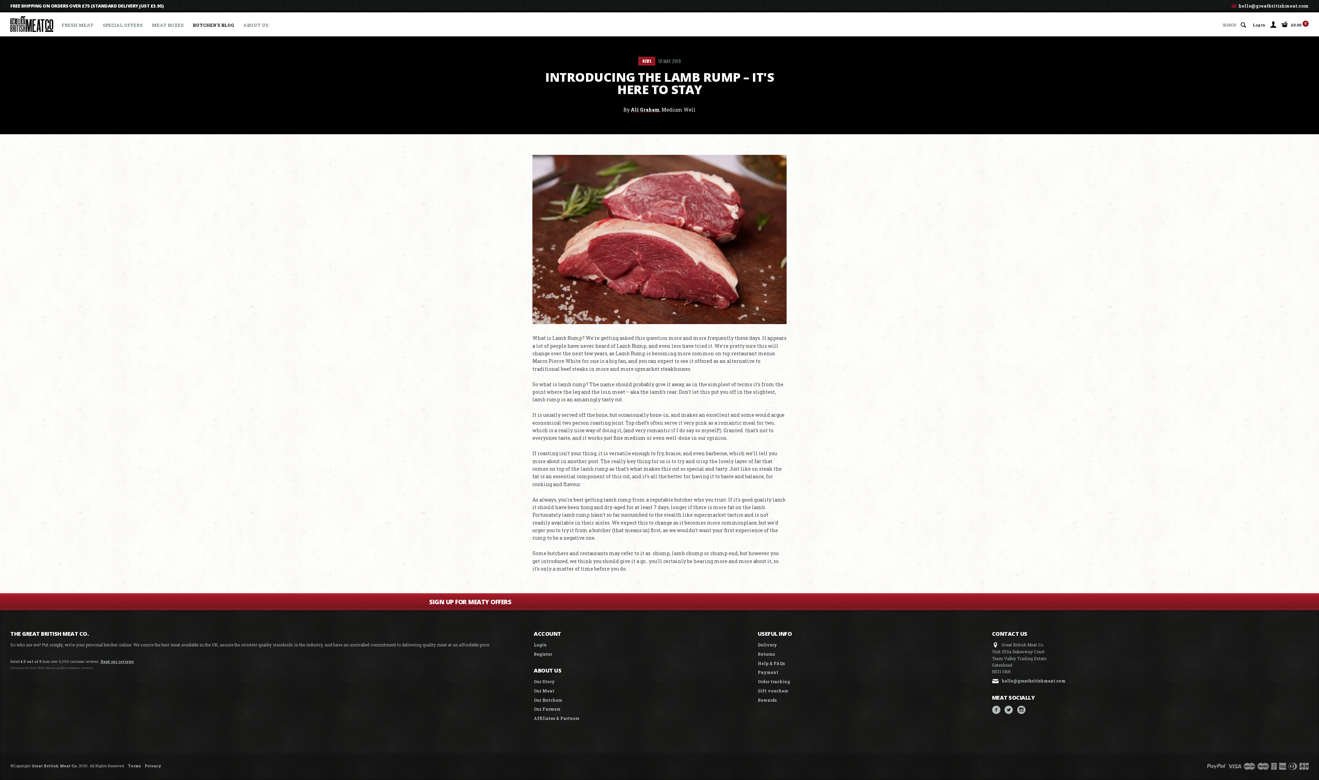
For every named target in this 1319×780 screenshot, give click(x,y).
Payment (768, 672)
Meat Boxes (167, 25)
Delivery (767, 644)
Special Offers (123, 25)
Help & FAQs (771, 663)
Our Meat (544, 690)
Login (1259, 24)
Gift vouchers (773, 690)
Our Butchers (548, 700)
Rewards (767, 700)
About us (255, 25)
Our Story (544, 681)
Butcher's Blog (213, 25)
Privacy (153, 765)
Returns (766, 654)
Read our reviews (117, 661)
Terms (134, 765)
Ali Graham (645, 109)
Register (543, 654)
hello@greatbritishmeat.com (1273, 6)
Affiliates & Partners (556, 718)
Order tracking (774, 681)
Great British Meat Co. (55, 765)
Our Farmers (547, 709)
